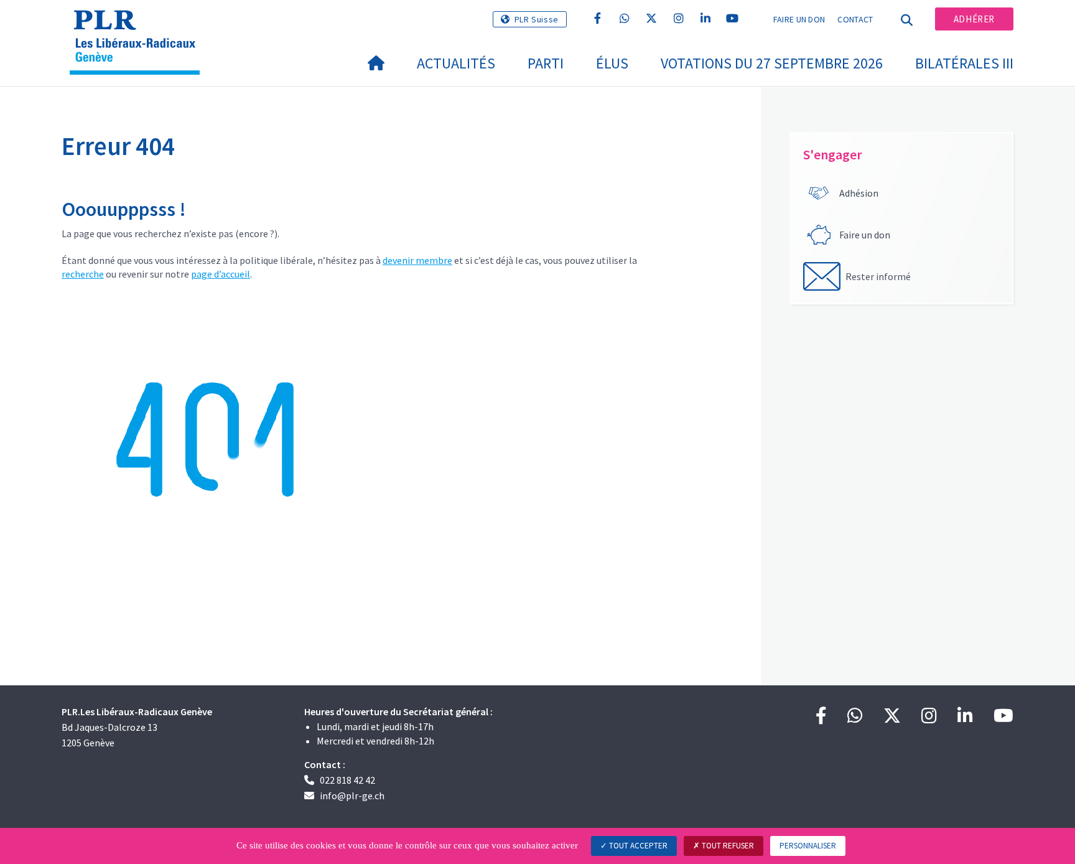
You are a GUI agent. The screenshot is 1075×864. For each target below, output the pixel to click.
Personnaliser (807, 845)
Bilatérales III (964, 63)
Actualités (456, 63)
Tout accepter (637, 845)
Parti (546, 63)
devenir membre (417, 260)
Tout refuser (727, 845)
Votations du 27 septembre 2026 (772, 63)
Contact (855, 19)
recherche (83, 274)
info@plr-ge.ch (352, 795)
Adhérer (974, 19)
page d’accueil (220, 274)
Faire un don (799, 19)
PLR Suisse (536, 19)
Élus (612, 63)
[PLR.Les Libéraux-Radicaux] (139, 25)
